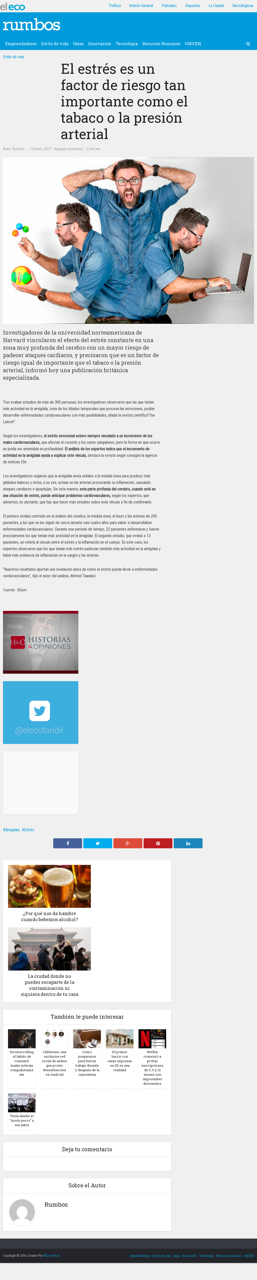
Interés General (141, 5)
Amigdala (12, 829)
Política (115, 5)
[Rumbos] (31, 24)
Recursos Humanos (161, 43)
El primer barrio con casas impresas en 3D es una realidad (119, 1061)
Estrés (29, 829)
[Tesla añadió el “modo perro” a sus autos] (22, 1102)
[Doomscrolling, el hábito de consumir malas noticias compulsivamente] (22, 1038)
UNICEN (193, 43)
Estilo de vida (55, 43)
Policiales (169, 5)
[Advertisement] (40, 782)
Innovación (99, 43)
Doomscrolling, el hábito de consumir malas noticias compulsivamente (22, 1063)
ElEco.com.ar (51, 1255)
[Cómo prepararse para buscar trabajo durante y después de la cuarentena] (87, 1038)
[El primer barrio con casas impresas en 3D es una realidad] (120, 1038)
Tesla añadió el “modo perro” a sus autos (22, 1120)
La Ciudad (216, 5)
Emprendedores (21, 43)
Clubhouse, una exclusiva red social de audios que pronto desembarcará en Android (54, 1063)
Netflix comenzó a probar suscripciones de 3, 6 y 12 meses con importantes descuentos (152, 1068)
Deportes (192, 5)
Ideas (78, 43)
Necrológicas (242, 5)
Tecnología (127, 43)
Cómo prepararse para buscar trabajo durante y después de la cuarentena (87, 1063)
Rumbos (19, 149)
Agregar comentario (68, 149)
